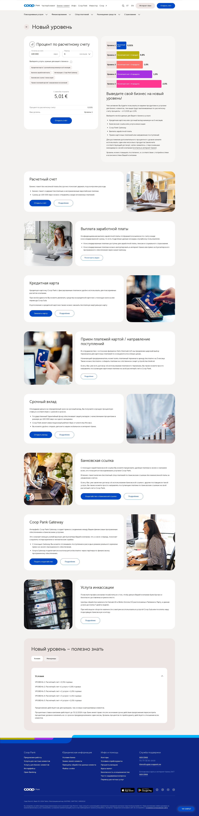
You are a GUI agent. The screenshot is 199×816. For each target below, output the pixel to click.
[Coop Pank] (32, 789)
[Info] (71, 62)
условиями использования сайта (157, 808)
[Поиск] (123, 5)
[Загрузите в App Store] (128, 790)
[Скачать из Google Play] (145, 790)
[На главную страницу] (32, 5)
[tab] (37, 658)
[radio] (37, 658)
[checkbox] (50, 68)
